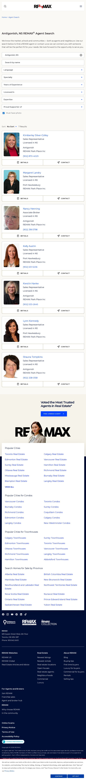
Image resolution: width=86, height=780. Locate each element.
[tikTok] (25, 614)
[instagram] (7, 614)
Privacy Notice (8, 727)
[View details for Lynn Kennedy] (11, 329)
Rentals (67, 675)
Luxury (40, 683)
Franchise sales (8, 697)
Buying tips (69, 661)
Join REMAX (7, 693)
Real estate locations (46, 665)
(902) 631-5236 (30, 267)
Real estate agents (45, 672)
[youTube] (12, 614)
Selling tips (68, 679)
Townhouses (15, 538)
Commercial (42, 679)
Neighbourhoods (45, 675)
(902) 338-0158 (30, 378)
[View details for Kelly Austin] (11, 254)
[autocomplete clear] (81, 55)
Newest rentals (44, 661)
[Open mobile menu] (80, 6)
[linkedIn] (21, 614)
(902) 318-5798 (30, 229)
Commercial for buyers (74, 672)
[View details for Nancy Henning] (11, 217)
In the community (10, 713)
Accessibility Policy (10, 736)
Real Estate (15, 454)
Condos (14, 501)
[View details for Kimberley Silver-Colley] (11, 143)
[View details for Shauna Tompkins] (11, 365)
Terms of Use (8, 732)
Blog (66, 657)
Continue (58, 776)
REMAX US (6, 657)
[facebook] (3, 614)
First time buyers (71, 665)
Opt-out (75, 776)
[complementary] (43, 742)
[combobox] (42, 55)
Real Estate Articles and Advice (15, 665)
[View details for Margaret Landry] (11, 181)
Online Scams (8, 723)
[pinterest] (16, 614)
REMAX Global (8, 661)
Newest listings (44, 657)
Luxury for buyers (72, 668)
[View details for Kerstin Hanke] (11, 292)
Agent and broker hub (12, 700)
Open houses (43, 668)
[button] (43, 742)
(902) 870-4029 (30, 156)
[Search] (5, 6)
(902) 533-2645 (30, 304)
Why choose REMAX (11, 709)
